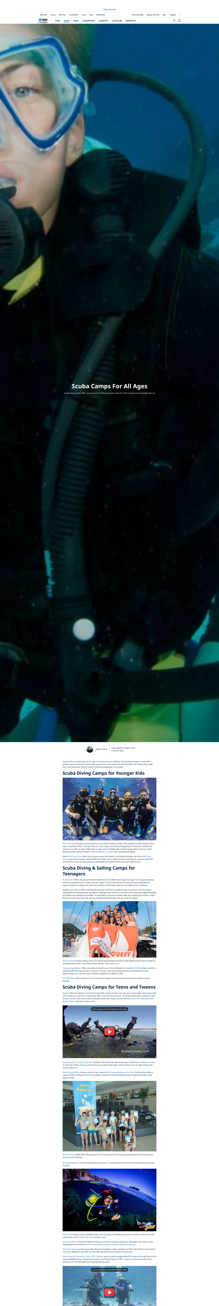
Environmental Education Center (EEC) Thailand (83, 1256)
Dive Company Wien (71, 1072)
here (117, 963)
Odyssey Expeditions (71, 968)
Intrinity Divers (69, 1154)
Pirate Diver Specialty (139, 998)
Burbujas (67, 1163)
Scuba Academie (70, 1241)
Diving (66, 21)
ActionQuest (68, 960)
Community (103, 21)
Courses (53, 15)
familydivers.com (102, 852)
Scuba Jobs (117, 21)
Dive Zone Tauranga (71, 1249)
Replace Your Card (153, 15)
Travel (84, 15)
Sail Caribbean (69, 978)
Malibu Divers (68, 1001)
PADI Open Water (95, 1244)
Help (164, 15)
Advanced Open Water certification (121, 1244)
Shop (91, 15)
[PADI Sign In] (179, 20)
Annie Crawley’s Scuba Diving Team (78, 1062)
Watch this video (86, 1237)
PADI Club (62, 15)
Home (57, 21)
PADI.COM (43, 15)
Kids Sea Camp (69, 843)
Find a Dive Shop (137, 15)
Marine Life (131, 21)
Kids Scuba (67, 1234)
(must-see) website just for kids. (120, 1072)
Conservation (73, 15)
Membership (100, 15)
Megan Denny (101, 749)
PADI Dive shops (75, 856)
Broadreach (68, 879)
